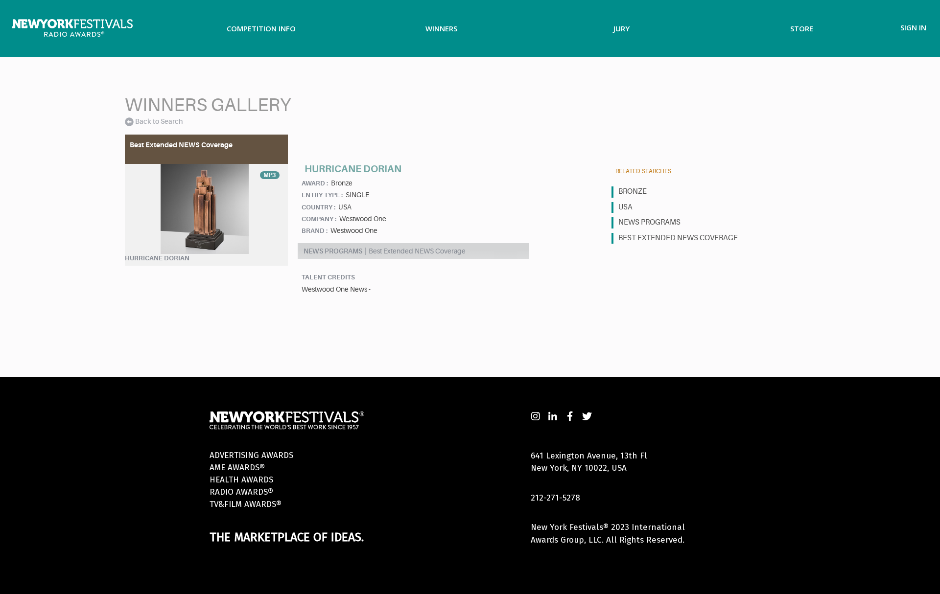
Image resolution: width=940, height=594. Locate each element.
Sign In (913, 27)
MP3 (269, 175)
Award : (315, 183)
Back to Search (159, 121)
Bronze (632, 191)
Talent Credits (328, 277)
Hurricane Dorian (157, 258)
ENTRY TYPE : (322, 195)
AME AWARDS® (237, 467)
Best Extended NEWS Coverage (678, 238)
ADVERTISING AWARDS (251, 455)
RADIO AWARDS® (241, 492)
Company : (319, 219)
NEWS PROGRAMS (649, 222)
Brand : (315, 230)
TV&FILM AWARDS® (246, 504)
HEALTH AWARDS (241, 480)
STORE (801, 28)
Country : (318, 207)
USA (625, 207)
